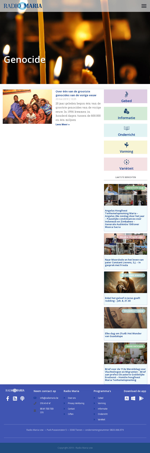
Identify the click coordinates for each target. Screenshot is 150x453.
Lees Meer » (63, 124)
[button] (144, 6)
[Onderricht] (126, 128)
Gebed (126, 101)
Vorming (126, 151)
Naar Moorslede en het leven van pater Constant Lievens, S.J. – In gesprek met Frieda (124, 262)
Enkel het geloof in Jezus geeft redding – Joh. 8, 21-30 (122, 299)
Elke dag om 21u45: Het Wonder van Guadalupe (123, 335)
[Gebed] (126, 94)
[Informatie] (126, 111)
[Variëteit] (126, 162)
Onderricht (126, 134)
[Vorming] (126, 145)
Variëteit (126, 168)
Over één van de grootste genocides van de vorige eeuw (76, 93)
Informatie (126, 118)
